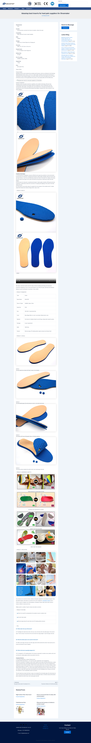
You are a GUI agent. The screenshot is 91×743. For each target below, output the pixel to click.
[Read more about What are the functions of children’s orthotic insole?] (41, 711)
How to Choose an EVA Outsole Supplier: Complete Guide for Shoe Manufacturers (68, 49)
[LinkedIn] (23, 725)
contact (67, 732)
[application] (19, 8)
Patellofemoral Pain (21, 702)
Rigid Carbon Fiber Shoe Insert (23, 694)
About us (10, 8)
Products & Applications (20, 696)
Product (17, 8)
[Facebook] (21, 725)
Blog (23, 8)
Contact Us (65, 27)
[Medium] (26, 725)
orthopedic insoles (46, 600)
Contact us (29, 8)
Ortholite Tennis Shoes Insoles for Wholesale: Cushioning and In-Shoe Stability (68, 44)
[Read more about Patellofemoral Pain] (20, 709)
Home (4, 8)
